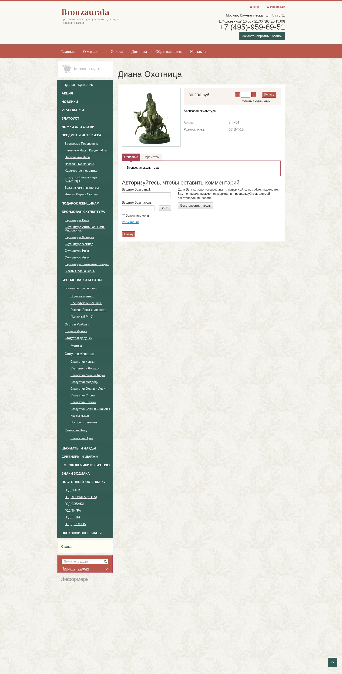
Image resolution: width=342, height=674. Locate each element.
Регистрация (277, 6)
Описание (131, 157)
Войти (165, 208)
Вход (256, 6)
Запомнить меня (137, 215)
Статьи (66, 546)
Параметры (151, 157)
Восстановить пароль (195, 205)
